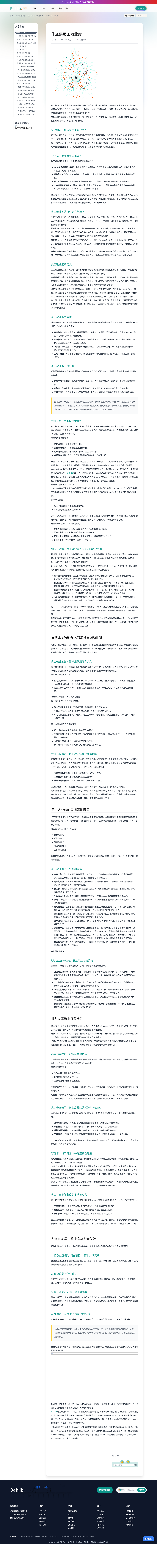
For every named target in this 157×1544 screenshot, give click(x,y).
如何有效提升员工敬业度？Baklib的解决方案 (26, 60)
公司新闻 (42, 1518)
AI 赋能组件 (130, 1518)
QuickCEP (62, 1536)
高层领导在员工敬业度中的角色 (27, 87)
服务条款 (79, 1542)
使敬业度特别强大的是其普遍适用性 (26, 63)
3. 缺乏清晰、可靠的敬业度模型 (27, 111)
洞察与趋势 (72, 1511)
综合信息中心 (20, 16)
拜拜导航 (85, 1536)
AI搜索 (141, 1490)
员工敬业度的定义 (23, 46)
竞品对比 (42, 1521)
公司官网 (129, 1511)
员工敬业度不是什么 (23, 53)
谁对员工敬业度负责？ (24, 84)
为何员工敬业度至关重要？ (26, 39)
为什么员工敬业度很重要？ (26, 56)
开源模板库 (130, 1514)
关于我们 (42, 1511)
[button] (141, 15)
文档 (60, 8)
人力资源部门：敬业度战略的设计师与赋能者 (27, 91)
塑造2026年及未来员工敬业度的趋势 (27, 80)
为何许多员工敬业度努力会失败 (26, 101)
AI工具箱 (78, 1536)
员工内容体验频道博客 (35, 16)
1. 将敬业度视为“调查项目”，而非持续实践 (25, 104)
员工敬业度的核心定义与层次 (26, 43)
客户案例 (42, 1525)
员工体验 (70, 473)
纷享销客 (45, 1536)
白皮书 (70, 1518)
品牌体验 (100, 1518)
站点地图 (129, 1525)
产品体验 (100, 1521)
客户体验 (100, 1525)
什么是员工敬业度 (52, 16)
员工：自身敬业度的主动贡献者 (27, 97)
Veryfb (92, 1536)
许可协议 (71, 1542)
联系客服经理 (19, 1518)
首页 (11, 16)
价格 (66, 8)
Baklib (54, 1411)
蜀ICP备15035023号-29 (99, 1542)
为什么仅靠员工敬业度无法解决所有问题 (27, 70)
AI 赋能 (100, 1514)
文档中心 (71, 1525)
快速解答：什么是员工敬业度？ (26, 36)
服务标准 (87, 1542)
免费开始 (141, 8)
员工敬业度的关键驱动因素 (26, 73)
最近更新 (71, 1521)
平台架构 (100, 1511)
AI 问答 (71, 1528)
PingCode (70, 1536)
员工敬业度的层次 (23, 50)
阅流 (56, 1536)
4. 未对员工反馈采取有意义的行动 (27, 114)
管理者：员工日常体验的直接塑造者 (27, 94)
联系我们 (42, 1514)
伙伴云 (51, 1536)
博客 (70, 1514)
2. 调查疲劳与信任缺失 (25, 107)
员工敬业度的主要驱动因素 (27, 77)
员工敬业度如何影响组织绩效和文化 (27, 67)
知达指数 (129, 1521)
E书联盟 (37, 1536)
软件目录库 (30, 1536)
